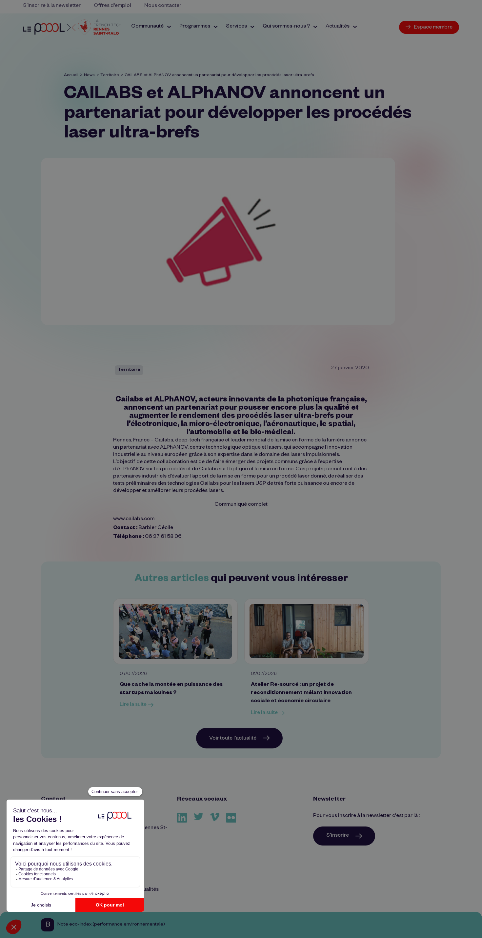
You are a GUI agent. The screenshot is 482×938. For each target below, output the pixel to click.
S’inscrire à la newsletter (52, 6)
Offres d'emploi (112, 6)
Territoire (109, 75)
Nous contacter (162, 6)
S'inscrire (337, 836)
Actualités (147, 890)
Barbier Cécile (155, 528)
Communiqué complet (241, 505)
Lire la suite (133, 705)
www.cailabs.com (133, 519)
